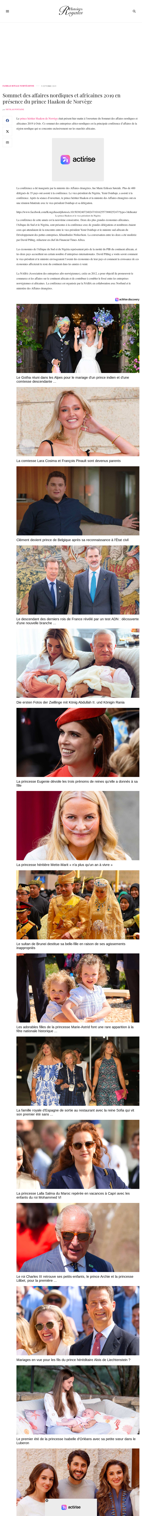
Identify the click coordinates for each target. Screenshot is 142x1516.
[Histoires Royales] (71, 11)
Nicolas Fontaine (15, 109)
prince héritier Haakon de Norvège (39, 118)
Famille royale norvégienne (18, 86)
